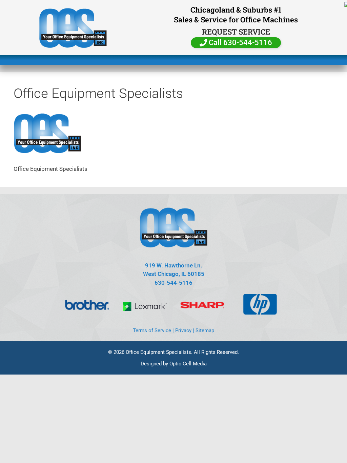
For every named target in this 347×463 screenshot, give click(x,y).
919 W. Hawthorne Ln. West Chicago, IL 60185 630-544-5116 (173, 274)
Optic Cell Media (188, 364)
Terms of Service (152, 330)
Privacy (183, 330)
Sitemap (205, 330)
